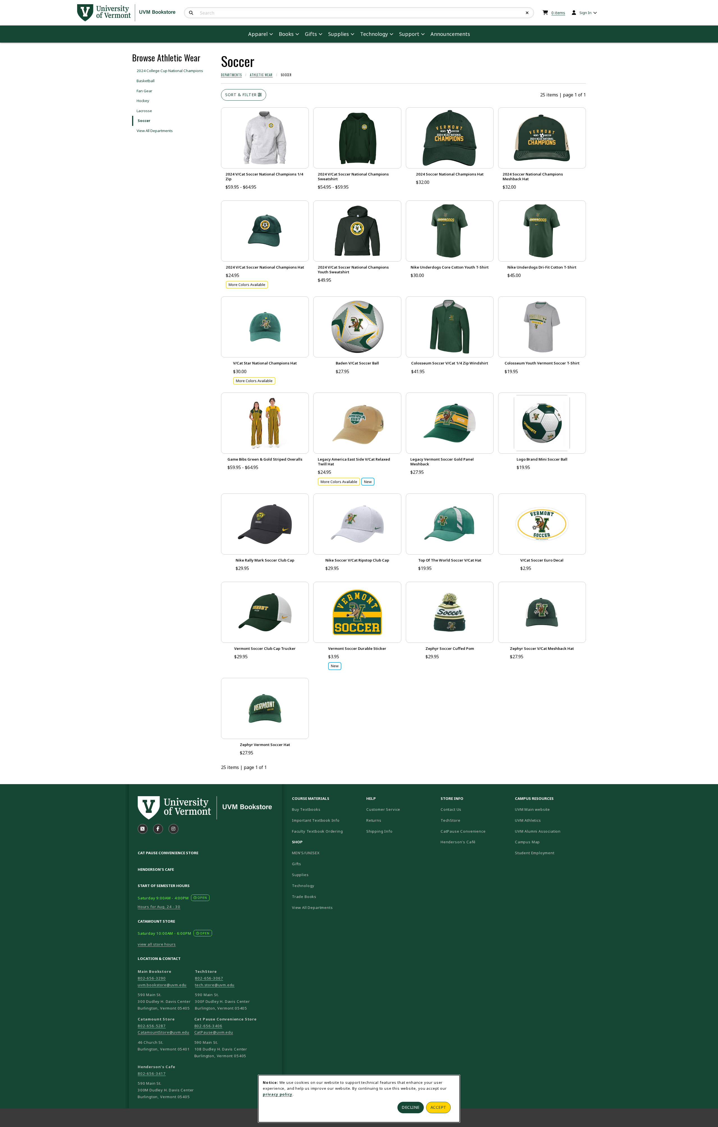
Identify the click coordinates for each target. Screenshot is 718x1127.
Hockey (143, 100)
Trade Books (304, 896)
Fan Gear (144, 90)
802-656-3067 (209, 978)
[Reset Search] (527, 13)
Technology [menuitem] (374, 34)
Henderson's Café (458, 841)
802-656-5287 (152, 1025)
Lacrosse (144, 110)
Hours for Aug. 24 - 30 (159, 906)
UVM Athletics (547, 820)
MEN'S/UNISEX (306, 852)
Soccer (144, 120)
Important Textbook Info (316, 820)
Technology (303, 885)
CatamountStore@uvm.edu (163, 1032)
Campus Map (547, 841)
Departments (231, 75)
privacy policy (278, 1094)
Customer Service (383, 809)
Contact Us (451, 809)
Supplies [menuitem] (338, 34)
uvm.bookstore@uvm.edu (162, 984)
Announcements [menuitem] (450, 34)
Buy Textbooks (306, 809)
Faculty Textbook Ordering (317, 831)
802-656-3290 (152, 978)
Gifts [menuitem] (311, 34)
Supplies (300, 874)
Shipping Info (379, 831)
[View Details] (265, 137)
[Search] (191, 13)
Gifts (296, 863)
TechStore (450, 820)
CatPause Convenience (463, 831)
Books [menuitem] (286, 34)
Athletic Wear (261, 75)
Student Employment (550, 852)
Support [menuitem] (409, 34)
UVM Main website (550, 809)
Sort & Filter (241, 94)
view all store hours (157, 944)
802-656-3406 (208, 1025)
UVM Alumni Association (550, 831)
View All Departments (155, 130)
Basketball (146, 80)
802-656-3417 (152, 1073)
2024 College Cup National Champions (170, 70)
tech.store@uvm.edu (214, 984)
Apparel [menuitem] (258, 34)
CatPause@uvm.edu (213, 1032)
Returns (373, 820)
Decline (411, 1107)
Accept (439, 1107)
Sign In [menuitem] (585, 12)
